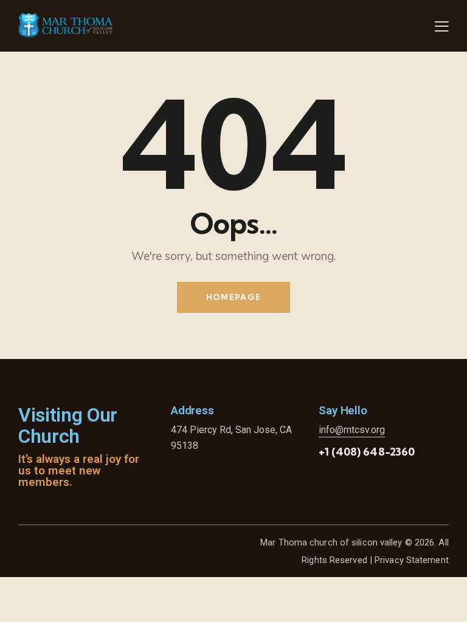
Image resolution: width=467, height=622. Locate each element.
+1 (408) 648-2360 (367, 452)
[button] (442, 26)
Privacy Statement (412, 560)
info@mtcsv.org (352, 430)
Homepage (233, 297)
